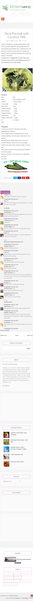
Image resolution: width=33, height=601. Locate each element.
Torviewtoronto (8, 220)
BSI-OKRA (18, 62)
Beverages (17, 574)
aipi (5, 201)
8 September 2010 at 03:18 (11, 199)
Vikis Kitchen (7, 306)
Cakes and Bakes (8, 577)
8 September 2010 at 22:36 (11, 320)
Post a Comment (4, 330)
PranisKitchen (7, 212)
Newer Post (3, 335)
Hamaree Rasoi (8, 295)
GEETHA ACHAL (8, 288)
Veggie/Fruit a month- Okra (18, 58)
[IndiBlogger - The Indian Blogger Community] (10, 559)
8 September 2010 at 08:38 (11, 250)
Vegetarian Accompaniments (10, 584)
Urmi (5, 252)
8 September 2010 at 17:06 (11, 304)
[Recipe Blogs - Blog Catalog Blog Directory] (23, 559)
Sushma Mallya (8, 226)
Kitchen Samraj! (13, 595)
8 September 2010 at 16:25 (11, 293)
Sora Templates (16, 598)
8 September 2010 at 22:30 (11, 311)
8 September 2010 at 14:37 (11, 287)
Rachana (6, 282)
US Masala (7, 208)
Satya (5, 233)
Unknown (6, 195)
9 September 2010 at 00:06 (11, 328)
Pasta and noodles (8, 580)
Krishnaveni (7, 322)
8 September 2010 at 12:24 (11, 271)
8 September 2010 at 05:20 (11, 225)
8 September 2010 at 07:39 (11, 244)
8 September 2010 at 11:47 (11, 265)
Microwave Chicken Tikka (17, 461)
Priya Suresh (7, 260)
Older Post (30, 335)
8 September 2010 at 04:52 (11, 218)
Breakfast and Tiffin (26, 574)
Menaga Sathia (8, 246)
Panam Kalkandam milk (16, 454)
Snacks (17, 580)
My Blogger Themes (27, 598)
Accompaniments (8, 574)
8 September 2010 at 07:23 (11, 231)
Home (16, 335)
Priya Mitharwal (19, 60)
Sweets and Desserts (26, 580)
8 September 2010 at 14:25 (11, 280)
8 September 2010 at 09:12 (11, 258)
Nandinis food (7, 266)
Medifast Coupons (9, 312)
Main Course (17, 577)
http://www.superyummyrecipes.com (13, 242)
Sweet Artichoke (8, 272)
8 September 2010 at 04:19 (11, 210)
